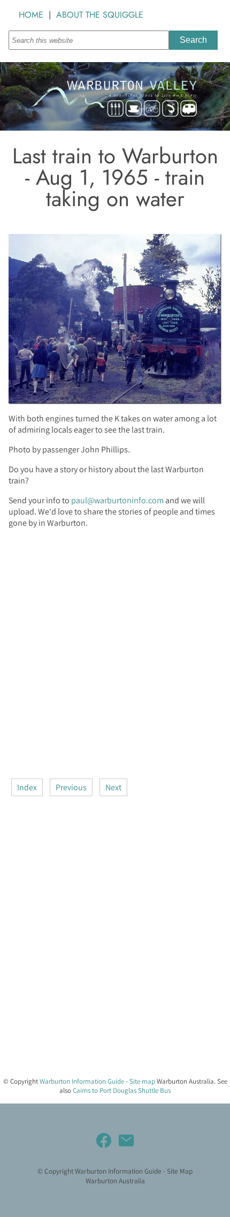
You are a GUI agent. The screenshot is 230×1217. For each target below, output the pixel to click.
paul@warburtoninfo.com (117, 500)
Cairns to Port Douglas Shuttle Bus (122, 1090)
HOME (31, 15)
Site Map (180, 1171)
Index (27, 787)
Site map (142, 1081)
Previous (71, 787)
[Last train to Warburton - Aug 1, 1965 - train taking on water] (115, 401)
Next (113, 787)
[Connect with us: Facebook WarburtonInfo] (104, 1140)
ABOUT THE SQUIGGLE (99, 15)
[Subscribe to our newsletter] (126, 1140)
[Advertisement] (115, 652)
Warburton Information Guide (82, 1081)
